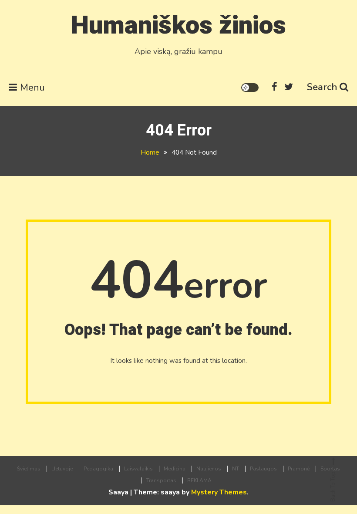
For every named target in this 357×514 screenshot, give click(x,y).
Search (322, 87)
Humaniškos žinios (178, 25)
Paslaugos (263, 469)
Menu (32, 87)
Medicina (174, 469)
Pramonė (299, 469)
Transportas (161, 480)
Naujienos (208, 469)
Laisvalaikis (138, 469)
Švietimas (28, 469)
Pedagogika (98, 469)
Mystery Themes (219, 492)
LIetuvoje (62, 469)
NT (235, 469)
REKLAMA (199, 480)
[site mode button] (250, 87)
